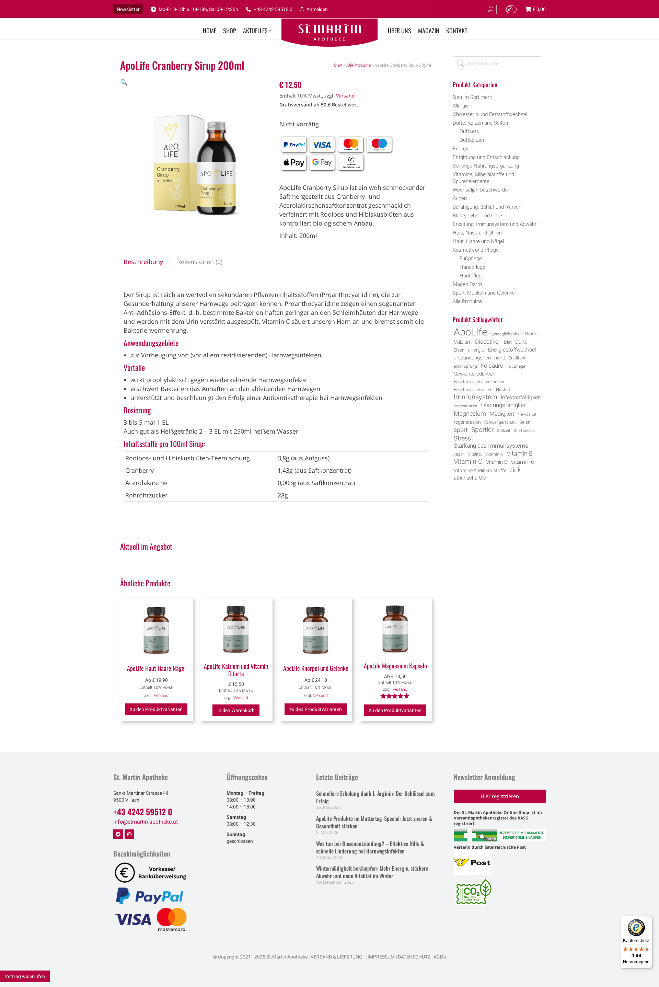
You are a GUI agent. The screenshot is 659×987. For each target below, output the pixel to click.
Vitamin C (468, 461)
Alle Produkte (358, 65)
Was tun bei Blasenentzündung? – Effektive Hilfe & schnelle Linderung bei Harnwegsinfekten (370, 847)
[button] (124, 82)
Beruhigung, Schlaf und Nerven (487, 207)
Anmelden (317, 9)
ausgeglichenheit (506, 334)
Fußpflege (471, 258)
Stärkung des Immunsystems (491, 446)
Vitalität (475, 454)
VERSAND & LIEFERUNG (336, 957)
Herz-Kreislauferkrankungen (479, 381)
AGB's (439, 957)
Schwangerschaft (500, 422)
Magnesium (470, 413)
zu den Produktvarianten (156, 709)
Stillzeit (503, 430)
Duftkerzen (472, 140)
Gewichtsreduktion (474, 374)
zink (515, 470)
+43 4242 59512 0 (273, 9)
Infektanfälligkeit (521, 397)
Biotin (531, 333)
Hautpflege (472, 276)
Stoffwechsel (525, 430)
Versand (345, 95)
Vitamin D (497, 462)
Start (338, 65)
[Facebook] (118, 834)
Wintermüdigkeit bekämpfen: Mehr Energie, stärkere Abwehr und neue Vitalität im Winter (372, 872)
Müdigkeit (501, 414)
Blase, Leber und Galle (477, 216)
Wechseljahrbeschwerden (481, 190)
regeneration (467, 422)
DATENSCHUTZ (413, 957)
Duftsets (469, 131)
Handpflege (472, 267)
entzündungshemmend (479, 358)
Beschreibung (143, 261)
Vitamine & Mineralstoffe (480, 470)
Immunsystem (475, 397)
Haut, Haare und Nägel (478, 241)
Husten (503, 389)
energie (476, 350)
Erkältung (518, 357)
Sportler (482, 429)
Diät (508, 342)
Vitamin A (494, 454)
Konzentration (465, 406)
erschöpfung (465, 366)
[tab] (143, 261)
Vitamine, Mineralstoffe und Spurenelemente (483, 177)
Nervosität (527, 414)
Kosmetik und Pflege (476, 250)
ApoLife (470, 332)
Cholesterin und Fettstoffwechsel (490, 114)
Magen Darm (467, 284)
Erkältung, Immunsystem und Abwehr (494, 224)
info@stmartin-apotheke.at (145, 821)
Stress (462, 438)
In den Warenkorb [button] (236, 710)
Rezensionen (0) (199, 261)
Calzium (463, 342)
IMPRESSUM (381, 957)
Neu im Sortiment (472, 97)
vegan (459, 454)
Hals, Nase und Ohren (477, 233)
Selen (524, 422)
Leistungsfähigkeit (504, 405)
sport (461, 429)
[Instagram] (129, 834)
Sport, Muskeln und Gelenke (484, 293)
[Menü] (648, 919)
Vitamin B (520, 453)
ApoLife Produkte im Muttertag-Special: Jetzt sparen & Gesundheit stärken (374, 822)
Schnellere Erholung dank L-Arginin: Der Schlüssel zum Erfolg (375, 797)
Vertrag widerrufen (25, 976)
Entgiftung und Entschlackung (486, 157)
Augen (460, 198)
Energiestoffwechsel (512, 349)
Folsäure (492, 365)
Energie (461, 149)
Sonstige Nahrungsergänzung (486, 166)
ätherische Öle (470, 478)
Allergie (461, 106)
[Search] (490, 9)
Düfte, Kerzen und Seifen (480, 123)
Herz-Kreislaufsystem (473, 389)
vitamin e (522, 461)
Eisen (459, 350)
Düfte (521, 342)
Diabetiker (487, 341)
